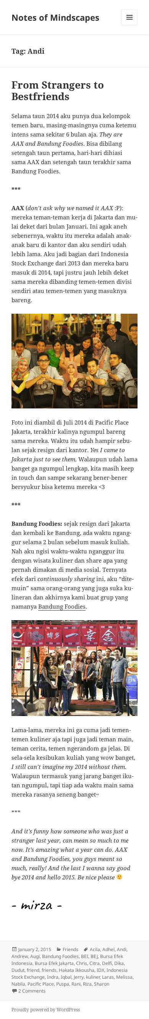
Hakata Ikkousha (76, 970)
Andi (121, 949)
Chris (81, 963)
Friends (70, 949)
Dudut (17, 970)
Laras (108, 977)
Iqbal (66, 977)
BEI (84, 956)
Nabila (18, 984)
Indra (52, 977)
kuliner (93, 977)
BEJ (94, 956)
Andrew (19, 956)
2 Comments (31, 991)
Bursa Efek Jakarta (54, 963)
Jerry (79, 977)
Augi (35, 956)
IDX (100, 970)
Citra (94, 963)
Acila (95, 949)
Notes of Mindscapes (55, 17)
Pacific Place (41, 984)
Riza (87, 984)
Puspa (62, 984)
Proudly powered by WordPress (45, 1009)
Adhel (108, 949)
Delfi (107, 963)
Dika (119, 963)
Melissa (124, 977)
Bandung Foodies (62, 606)
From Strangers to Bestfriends (57, 90)
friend (33, 970)
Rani (76, 984)
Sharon (101, 984)
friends (49, 970)
